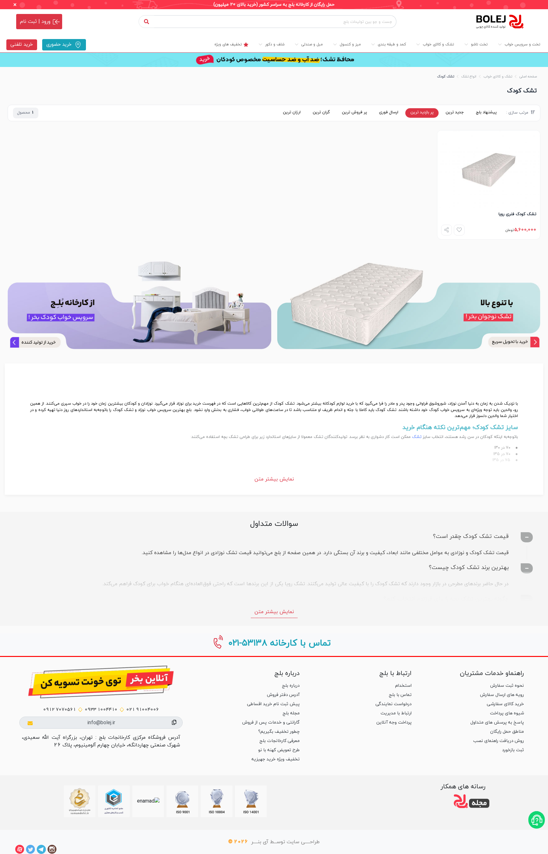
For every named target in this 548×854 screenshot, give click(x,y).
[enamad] (148, 801)
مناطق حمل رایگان (507, 732)
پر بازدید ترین (422, 112)
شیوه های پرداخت (507, 713)
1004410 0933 (101, 710)
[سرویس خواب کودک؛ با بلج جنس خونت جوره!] (139, 304)
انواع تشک (468, 76)
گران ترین (321, 112)
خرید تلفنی (21, 44)
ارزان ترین (292, 112)
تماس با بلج (400, 695)
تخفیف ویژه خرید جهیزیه (275, 759)
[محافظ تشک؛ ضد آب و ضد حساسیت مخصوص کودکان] (274, 60)
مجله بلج (291, 713)
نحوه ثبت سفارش (507, 686)
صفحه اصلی (528, 76)
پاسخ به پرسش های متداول (497, 722)
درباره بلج (291, 686)
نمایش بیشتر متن (274, 479)
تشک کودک (445, 76)
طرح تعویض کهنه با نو (279, 750)
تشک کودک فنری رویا (517, 214)
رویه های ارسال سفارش (502, 695)
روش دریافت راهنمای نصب (498, 741)
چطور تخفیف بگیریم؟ (279, 732)
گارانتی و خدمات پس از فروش (271, 722)
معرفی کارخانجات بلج (279, 741)
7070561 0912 (59, 710)
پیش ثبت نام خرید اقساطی (273, 704)
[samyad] (79, 801)
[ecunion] (114, 801)
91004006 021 (142, 710)
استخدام (403, 686)
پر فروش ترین (354, 112)
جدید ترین (455, 112)
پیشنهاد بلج (486, 112)
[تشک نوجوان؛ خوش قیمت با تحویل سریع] (409, 304)
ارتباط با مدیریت (396, 713)
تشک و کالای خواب (497, 76)
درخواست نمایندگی (393, 704)
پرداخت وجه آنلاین (394, 722)
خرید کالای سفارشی (505, 704)
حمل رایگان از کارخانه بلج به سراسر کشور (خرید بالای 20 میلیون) (274, 5)
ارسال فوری (388, 112)
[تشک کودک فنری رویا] (488, 169)
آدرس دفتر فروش (283, 695)
